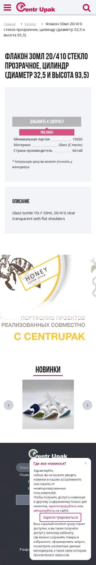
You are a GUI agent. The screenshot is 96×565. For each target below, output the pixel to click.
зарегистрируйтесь (62, 506)
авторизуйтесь (44, 510)
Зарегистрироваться (60, 517)
